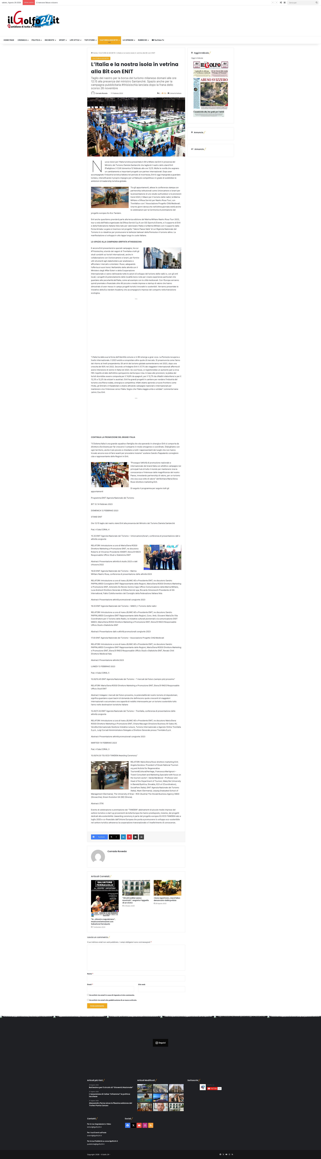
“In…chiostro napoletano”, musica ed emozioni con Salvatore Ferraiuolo (103, 921)
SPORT (62, 40)
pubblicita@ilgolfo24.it (95, 1144)
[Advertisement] (136, 327)
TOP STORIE (89, 40)
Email (90, 984)
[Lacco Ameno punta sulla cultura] (144, 1107)
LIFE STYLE (74, 40)
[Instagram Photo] (27, 1043)
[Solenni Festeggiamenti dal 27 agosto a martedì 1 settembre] (144, 1098)
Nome (90, 974)
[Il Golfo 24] (33, 20)
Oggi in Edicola (197, 58)
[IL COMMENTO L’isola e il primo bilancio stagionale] (160, 1107)
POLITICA (36, 40)
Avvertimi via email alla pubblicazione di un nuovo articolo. (113, 1000)
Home (95, 53)
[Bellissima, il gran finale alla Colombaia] (160, 1098)
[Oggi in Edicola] (210, 118)
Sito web (141, 984)
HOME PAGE (9, 40)
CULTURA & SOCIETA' (107, 53)
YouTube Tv (159, 40)
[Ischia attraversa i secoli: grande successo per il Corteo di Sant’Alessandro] (176, 1098)
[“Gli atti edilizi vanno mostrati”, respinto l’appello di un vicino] (136, 888)
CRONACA (22, 40)
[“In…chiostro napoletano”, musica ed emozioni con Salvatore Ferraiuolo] (105, 898)
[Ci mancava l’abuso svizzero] (160, 1088)
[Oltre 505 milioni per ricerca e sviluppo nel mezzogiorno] (176, 1088)
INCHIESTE (49, 40)
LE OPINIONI (128, 40)
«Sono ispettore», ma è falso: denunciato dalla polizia (167, 899)
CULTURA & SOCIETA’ (109, 40)
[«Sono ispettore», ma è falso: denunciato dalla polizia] (167, 888)
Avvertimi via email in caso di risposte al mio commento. (112, 995)
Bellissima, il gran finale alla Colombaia (51, 3)
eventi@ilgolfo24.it (94, 1136)
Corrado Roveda (101, 93)
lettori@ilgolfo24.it (94, 1127)
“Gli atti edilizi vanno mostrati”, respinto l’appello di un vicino (135, 900)
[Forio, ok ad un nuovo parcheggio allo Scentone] (176, 1107)
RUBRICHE (142, 40)
